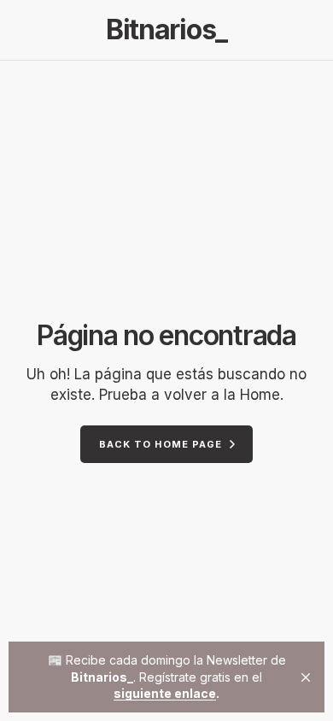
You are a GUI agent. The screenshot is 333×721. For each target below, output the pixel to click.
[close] (305, 677)
